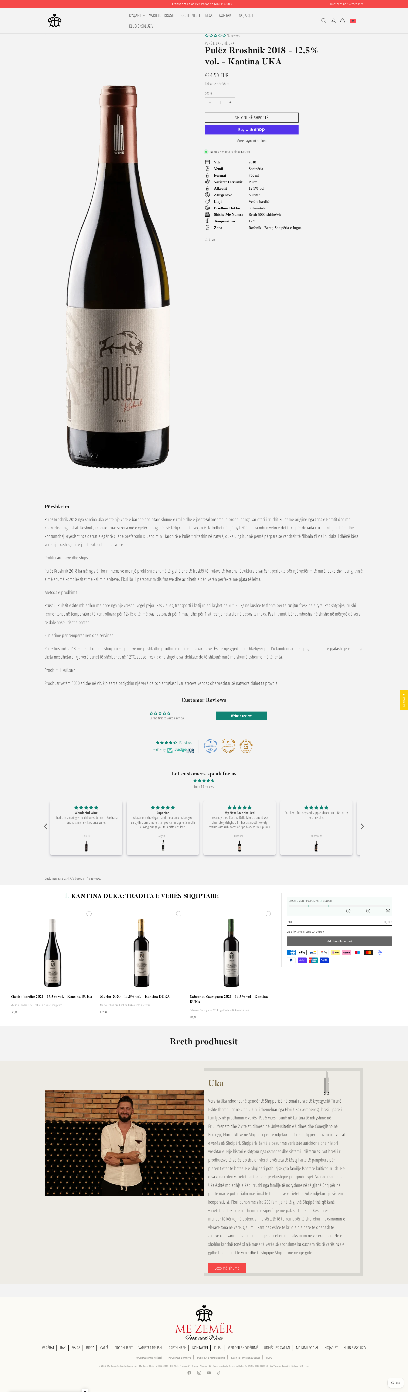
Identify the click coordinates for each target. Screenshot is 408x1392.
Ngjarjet (331, 1347)
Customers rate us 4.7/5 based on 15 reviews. (73, 878)
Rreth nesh (177, 1347)
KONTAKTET (200, 1347)
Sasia (208, 93)
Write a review (241, 715)
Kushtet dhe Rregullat (245, 1357)
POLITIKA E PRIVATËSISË (149, 1357)
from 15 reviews (204, 786)
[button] (136, 15)
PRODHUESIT (124, 1347)
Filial (218, 1347)
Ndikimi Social (307, 1347)
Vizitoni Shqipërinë (243, 1347)
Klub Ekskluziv (355, 1347)
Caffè (104, 1347)
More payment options (252, 140)
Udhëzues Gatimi (277, 1347)
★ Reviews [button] (404, 700)
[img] (204, 780)
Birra (90, 1347)
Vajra (76, 1347)
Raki (63, 1347)
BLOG (269, 1357)
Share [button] (212, 239)
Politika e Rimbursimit (211, 1357)
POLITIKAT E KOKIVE (180, 1357)
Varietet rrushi (151, 1347)
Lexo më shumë (227, 1268)
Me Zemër (112, 1365)
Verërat (48, 1347)
